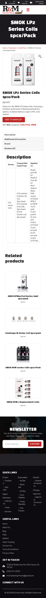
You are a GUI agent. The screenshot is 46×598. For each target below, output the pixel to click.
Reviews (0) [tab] (9, 148)
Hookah (36, 477)
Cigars (5, 494)
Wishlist (6, 538)
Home (5, 48)
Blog (4, 531)
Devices (8, 511)
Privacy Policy (8, 553)
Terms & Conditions (11, 549)
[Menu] (28, 10)
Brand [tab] (7, 144)
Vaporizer (37, 494)
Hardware (12, 48)
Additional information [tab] (15, 139)
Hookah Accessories (38, 483)
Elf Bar (23, 491)
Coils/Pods (22, 48)
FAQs (5, 535)
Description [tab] (9, 135)
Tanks (7, 507)
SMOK (33, 125)
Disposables (22, 477)
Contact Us (7, 546)
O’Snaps (36, 490)
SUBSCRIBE (34, 444)
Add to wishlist (13, 119)
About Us (6, 527)
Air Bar (22, 481)
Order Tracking (8, 542)
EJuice (5, 477)
